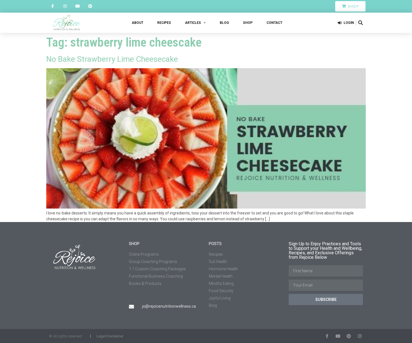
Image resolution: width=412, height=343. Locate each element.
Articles (193, 23)
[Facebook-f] (52, 6)
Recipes (164, 23)
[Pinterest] (90, 6)
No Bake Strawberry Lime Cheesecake (112, 59)
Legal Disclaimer (109, 336)
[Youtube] (77, 6)
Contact (274, 23)
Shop (248, 23)
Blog (224, 23)
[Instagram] (65, 6)
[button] (360, 23)
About (137, 23)
